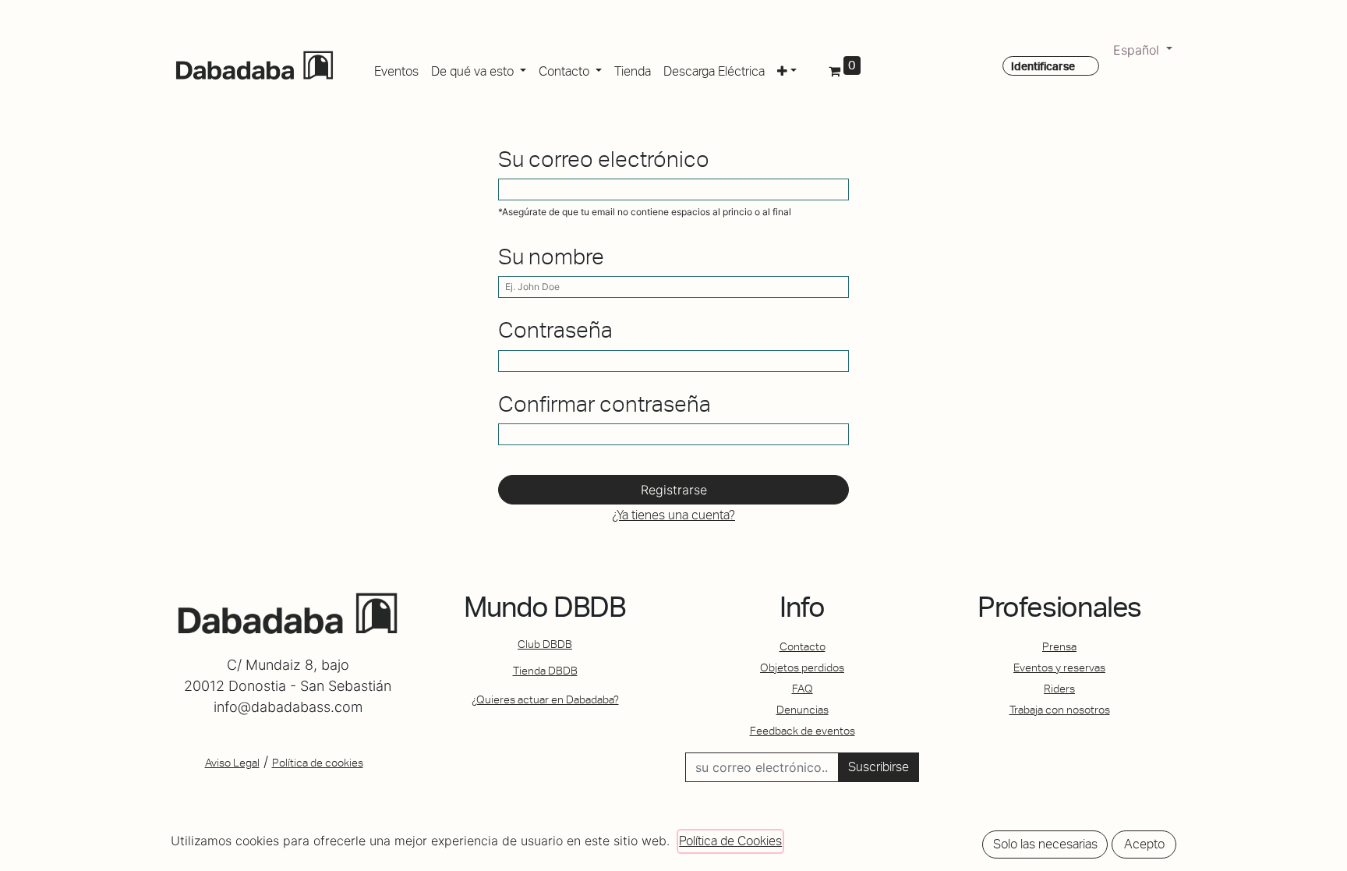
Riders (1059, 688)
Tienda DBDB (545, 670)
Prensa (1059, 646)
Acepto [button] (1144, 844)
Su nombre (551, 257)
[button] (787, 68)
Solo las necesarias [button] (1045, 844)
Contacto (803, 646)
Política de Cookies (730, 841)
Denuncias (802, 709)
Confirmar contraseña (604, 404)
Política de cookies (317, 762)
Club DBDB (545, 644)
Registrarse (674, 489)
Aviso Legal (232, 762)
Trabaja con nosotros (1059, 709)
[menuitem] (396, 68)
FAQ (802, 688)
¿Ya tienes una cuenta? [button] (673, 515)
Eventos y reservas (1059, 667)
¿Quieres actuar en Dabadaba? (545, 699)
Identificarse (1043, 66)
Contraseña (555, 330)
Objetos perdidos (802, 667)
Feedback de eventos (802, 730)
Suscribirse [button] (878, 766)
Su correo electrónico (603, 159)
